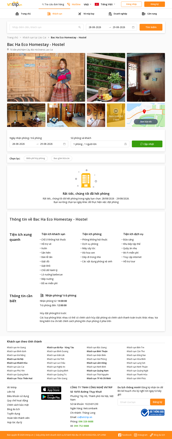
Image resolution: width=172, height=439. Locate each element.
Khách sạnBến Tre (135, 347)
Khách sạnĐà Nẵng (16, 355)
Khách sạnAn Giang (16, 347)
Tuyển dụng (13, 413)
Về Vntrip (12, 387)
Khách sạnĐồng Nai (136, 355)
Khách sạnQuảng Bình (57, 370)
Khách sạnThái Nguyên (98, 374)
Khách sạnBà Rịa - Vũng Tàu (60, 347)
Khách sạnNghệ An (56, 366)
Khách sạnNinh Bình (96, 366)
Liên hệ (11, 391)
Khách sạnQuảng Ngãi (137, 370)
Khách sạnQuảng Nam (98, 370)
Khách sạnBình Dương (57, 351)
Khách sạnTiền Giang (57, 378)
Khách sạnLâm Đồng (97, 362)
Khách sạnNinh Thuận (137, 366)
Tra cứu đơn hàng (54, 4)
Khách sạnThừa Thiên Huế (19, 378)
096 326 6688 (85, 421)
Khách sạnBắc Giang (96, 347)
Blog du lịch (13, 409)
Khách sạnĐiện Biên (96, 355)
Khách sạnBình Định (16, 351)
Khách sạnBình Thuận (97, 351)
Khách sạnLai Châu (56, 362)
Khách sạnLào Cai (15, 366)
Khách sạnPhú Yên (16, 370)
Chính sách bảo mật (18, 404)
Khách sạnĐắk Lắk (55, 355)
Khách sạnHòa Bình (136, 359)
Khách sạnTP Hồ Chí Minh (99, 378)
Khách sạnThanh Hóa (137, 374)
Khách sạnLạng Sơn (136, 362)
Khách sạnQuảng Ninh (17, 374)
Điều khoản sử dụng (18, 396)
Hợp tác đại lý (14, 422)
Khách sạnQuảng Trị (57, 374)
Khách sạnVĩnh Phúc (136, 378)
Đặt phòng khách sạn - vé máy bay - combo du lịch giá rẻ (14, 4)
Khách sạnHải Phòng (97, 359)
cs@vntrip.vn (84, 417)
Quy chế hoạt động (17, 400)
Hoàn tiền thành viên (18, 417)
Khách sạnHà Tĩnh (55, 359)
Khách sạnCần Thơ (136, 351)
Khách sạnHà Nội (15, 359)
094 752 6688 (81, 425)
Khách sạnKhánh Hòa (17, 362)
